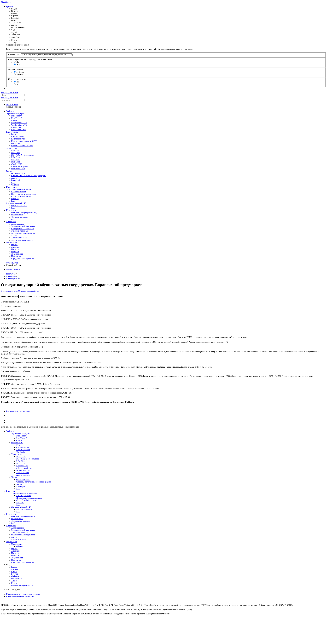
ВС (17, 84)
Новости (15, 251)
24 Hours (20, 72)
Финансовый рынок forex (22, 585)
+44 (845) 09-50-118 (9, 92)
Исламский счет (18, 169)
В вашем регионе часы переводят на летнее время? (30, 59)
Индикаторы (16, 578)
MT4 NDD (15, 150)
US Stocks (15, 143)
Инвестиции (11, 187)
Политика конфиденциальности (20, 596)
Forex (13, 134)
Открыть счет (12, 104)
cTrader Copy (16, 127)
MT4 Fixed (15, 157)
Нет (18, 64)
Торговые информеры (20, 217)
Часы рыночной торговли (22, 228)
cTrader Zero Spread (19, 166)
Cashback (15, 185)
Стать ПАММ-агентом (21, 196)
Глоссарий (15, 180)
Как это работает (18, 192)
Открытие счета (18, 173)
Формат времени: (15, 69)
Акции (14, 178)
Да (17, 62)
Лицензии (15, 247)
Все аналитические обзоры (18, 411)
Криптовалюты (18, 139)
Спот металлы (17, 136)
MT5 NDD (15, 159)
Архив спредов (23, 475)
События (15, 576)
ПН (18, 82)
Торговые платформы (15, 113)
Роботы (14, 574)
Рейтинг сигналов (19, 205)
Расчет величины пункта (22, 146)
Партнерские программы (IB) (24, 212)
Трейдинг (10, 111)
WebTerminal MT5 (19, 125)
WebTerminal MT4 (19, 123)
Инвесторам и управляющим (24, 194)
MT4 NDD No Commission (22, 155)
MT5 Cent (15, 162)
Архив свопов (22, 473)
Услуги (9, 171)
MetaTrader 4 (16, 116)
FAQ (13, 182)
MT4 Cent (15, 153)
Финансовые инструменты (23, 233)
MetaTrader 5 (16, 118)
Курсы (14, 583)
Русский (9, 6)
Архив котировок (19, 238)
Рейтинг (15, 199)
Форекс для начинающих (22, 240)
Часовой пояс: (14, 54)
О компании (11, 242)
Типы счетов (11, 148)
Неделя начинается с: (17, 79)
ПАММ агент (17, 215)
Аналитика (11, 222)
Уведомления (17, 254)
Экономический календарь (23, 226)
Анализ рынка (17, 224)
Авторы (14, 569)
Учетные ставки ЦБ (19, 231)
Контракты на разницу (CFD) (24, 141)
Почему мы (16, 256)
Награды (15, 249)
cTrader (14, 120)
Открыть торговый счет (28, 291)
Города (14, 567)
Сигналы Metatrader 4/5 (16, 203)
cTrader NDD (16, 164)
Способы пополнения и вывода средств (28, 176)
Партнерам (11, 210)
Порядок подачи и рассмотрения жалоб (23, 594)
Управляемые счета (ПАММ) (18, 189)
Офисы (14, 245)
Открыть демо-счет (9, 291)
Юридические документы (22, 258)
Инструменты (12, 132)
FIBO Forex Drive (18, 129)
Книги (14, 571)
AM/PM (19, 74)
